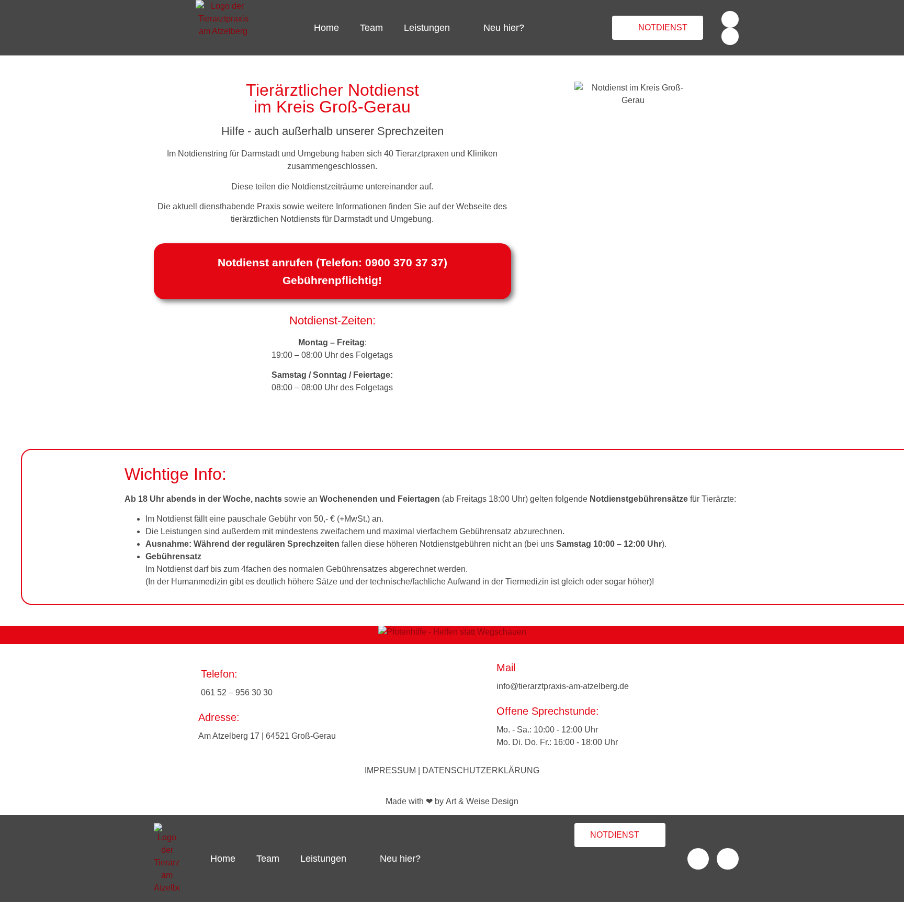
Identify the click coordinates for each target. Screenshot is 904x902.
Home (326, 27)
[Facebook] (729, 19)
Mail (505, 667)
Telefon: (219, 674)
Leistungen (427, 27)
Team (371, 27)
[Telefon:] (180, 682)
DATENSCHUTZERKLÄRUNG (480, 770)
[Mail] (477, 676)
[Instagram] (729, 36)
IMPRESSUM (390, 770)
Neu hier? (503, 27)
